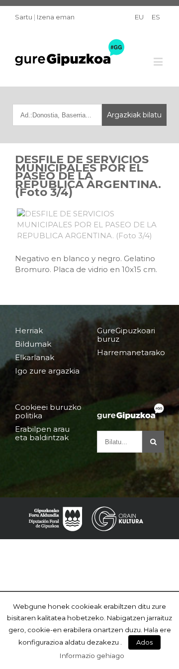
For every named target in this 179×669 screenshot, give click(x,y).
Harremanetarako (130, 352)
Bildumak (33, 344)
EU (139, 17)
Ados (144, 642)
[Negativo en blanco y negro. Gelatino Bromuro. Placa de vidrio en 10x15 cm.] (89, 224)
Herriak (29, 330)
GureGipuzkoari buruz (126, 335)
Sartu (23, 17)
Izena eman (56, 17)
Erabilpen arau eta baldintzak (42, 433)
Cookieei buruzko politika (48, 411)
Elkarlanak (34, 357)
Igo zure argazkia (47, 371)
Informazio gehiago (92, 656)
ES (156, 17)
